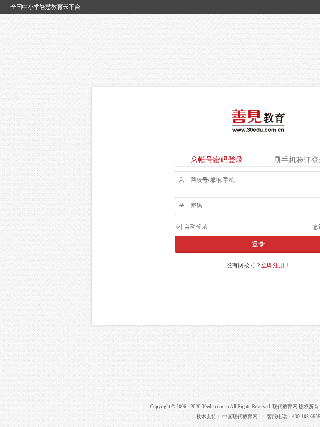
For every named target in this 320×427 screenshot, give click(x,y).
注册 (275, 265)
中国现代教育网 (240, 416)
